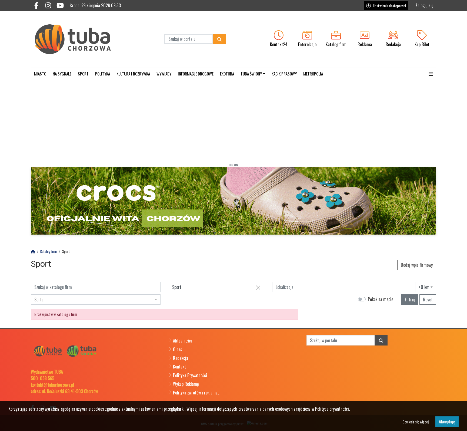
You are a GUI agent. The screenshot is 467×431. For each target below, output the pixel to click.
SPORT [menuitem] (83, 74)
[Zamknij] (258, 287)
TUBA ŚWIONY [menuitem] (251, 74)
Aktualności (182, 340)
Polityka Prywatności (190, 375)
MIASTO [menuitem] (40, 74)
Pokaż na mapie (380, 299)
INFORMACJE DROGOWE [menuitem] (196, 74)
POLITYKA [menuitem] (102, 74)
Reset (428, 299)
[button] (430, 73)
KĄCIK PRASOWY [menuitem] (284, 74)
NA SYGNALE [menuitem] (62, 74)
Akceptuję (447, 421)
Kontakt (179, 366)
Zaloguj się (424, 5)
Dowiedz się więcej (415, 422)
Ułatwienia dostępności (389, 5)
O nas (177, 349)
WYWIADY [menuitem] (163, 74)
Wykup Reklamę (186, 384)
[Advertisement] (233, 121)
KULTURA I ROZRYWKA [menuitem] (133, 74)
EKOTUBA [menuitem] (227, 74)
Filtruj (410, 299)
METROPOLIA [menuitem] (313, 74)
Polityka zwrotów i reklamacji (197, 392)
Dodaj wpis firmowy (417, 265)
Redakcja (180, 358)
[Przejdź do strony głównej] (78, 39)
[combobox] (425, 287)
